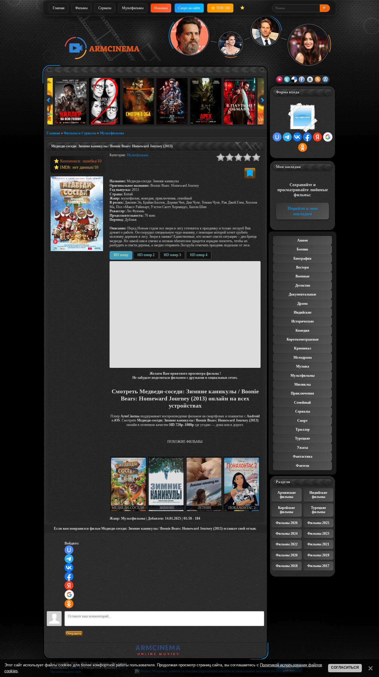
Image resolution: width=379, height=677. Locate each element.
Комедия (302, 330)
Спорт (302, 421)
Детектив (302, 285)
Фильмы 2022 (287, 544)
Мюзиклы (302, 384)
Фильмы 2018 (287, 566)
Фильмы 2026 (287, 523)
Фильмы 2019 (318, 555)
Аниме (302, 240)
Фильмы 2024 (287, 533)
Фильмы (81, 8)
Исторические (302, 321)
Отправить (73, 633)
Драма (302, 303)
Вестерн (302, 267)
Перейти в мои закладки (303, 211)
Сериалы (104, 8)
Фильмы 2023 (318, 533)
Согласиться (345, 667)
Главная (59, 8)
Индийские (302, 312)
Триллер (303, 429)
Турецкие (302, 438)
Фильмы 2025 (318, 523)
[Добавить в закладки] (250, 173)
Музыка (302, 366)
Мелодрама (302, 357)
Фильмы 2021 (318, 544)
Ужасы (302, 448)
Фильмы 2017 (318, 566)
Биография (302, 258)
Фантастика (302, 456)
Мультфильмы (133, 8)
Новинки (161, 8)
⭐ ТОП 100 (220, 8)
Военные (302, 276)
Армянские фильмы (286, 495)
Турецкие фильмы (318, 510)
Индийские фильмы (318, 495)
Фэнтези (302, 466)
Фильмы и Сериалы (80, 133)
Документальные (302, 294)
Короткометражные (303, 339)
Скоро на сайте (189, 8)
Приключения (302, 393)
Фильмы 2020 (287, 555)
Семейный (302, 402)
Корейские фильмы (286, 510)
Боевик (302, 249)
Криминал (302, 348)
